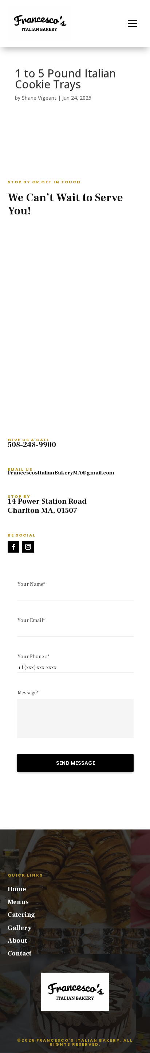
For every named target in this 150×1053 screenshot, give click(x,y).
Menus (18, 902)
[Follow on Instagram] (28, 547)
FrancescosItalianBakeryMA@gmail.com (61, 472)
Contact (19, 953)
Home (17, 889)
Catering (21, 915)
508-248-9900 (32, 445)
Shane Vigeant (39, 97)
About (17, 940)
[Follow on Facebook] (13, 547)
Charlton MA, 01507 (43, 510)
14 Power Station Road (47, 501)
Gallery (19, 928)
